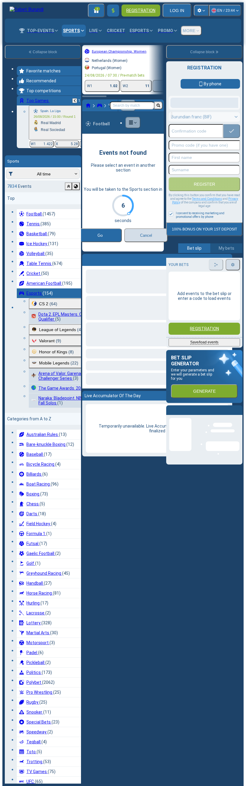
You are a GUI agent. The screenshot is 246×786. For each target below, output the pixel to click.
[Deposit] (113, 11)
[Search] (158, 105)
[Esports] (99, 105)
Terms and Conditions (207, 198)
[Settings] (201, 10)
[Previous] (74, 100)
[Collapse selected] (68, 186)
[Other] (132, 122)
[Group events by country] (76, 186)
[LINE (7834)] (88, 105)
